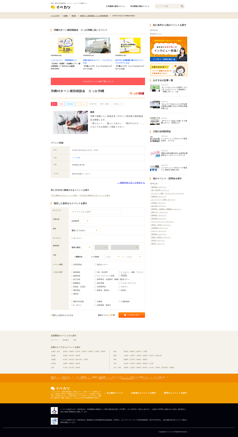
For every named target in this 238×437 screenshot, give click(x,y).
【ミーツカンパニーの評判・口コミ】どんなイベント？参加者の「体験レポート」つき (174, 89)
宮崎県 (157, 367)
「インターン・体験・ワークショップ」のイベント (167, 193)
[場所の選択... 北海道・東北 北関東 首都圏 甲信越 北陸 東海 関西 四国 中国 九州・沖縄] (81, 247)
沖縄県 (172, 367)
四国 (114, 359)
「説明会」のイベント (157, 240)
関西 (114, 355)
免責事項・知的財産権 (99, 377)
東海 (114, 351)
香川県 (132, 359)
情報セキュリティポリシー (107, 378)
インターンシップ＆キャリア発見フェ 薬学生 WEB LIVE (174, 169)
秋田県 (84, 351)
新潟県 (78, 363)
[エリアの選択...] (125, 247)
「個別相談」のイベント (158, 187)
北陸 (52, 367)
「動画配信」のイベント (158, 215)
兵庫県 (132, 355)
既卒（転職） (105, 104)
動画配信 (66, 340)
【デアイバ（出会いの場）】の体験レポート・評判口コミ (174, 122)
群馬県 (78, 355)
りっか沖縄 (76, 158)
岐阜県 (138, 351)
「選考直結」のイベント (158, 234)
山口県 (151, 363)
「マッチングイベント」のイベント (162, 222)
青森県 (71, 351)
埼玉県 (65, 359)
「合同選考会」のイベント (159, 228)
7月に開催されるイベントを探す (64, 195)
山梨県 (65, 363)
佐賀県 (132, 367)
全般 (61, 104)
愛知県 (126, 351)
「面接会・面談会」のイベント (160, 237)
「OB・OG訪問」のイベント (159, 190)
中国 (114, 363)
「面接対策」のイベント (158, 196)
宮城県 (90, 351)
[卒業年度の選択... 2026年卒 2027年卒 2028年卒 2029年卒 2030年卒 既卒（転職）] (80, 221)
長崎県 (138, 367)
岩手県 (78, 351)
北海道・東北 (55, 351)
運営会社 (53, 377)
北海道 (65, 351)
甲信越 (53, 363)
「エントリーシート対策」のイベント (162, 199)
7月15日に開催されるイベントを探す (94, 195)
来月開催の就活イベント (139, 6)
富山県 (71, 367)
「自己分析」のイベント (158, 206)
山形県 (97, 351)
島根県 (138, 363)
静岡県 (132, 351)
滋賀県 (145, 355)
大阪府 (126, 355)
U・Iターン (81, 104)
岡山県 (126, 363)
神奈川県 (79, 359)
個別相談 (70, 104)
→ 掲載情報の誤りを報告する (131, 183)
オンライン (55, 340)
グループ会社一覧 (159, 377)
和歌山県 (158, 355)
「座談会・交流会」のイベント (160, 225)
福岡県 (126, 367)
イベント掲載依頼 (81, 377)
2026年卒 (93, 104)
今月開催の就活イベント (115, 6)
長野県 (71, 363)
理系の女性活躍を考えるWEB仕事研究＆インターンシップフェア (174, 154)
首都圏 (53, 359)
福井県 (78, 367)
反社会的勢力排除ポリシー (129, 378)
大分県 (151, 367)
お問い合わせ (66, 377)
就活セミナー (119, 104)
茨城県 (65, 355)
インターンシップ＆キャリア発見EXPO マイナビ (174, 140)
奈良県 (151, 355)
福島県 (103, 351)
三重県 (145, 351)
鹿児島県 (165, 367)
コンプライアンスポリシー (85, 378)
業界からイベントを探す (175, 393)
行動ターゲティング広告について (61, 378)
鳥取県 (145, 363)
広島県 (132, 363)
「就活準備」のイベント (158, 218)
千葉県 (85, 359)
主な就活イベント (114, 393)
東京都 (71, 359)
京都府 (138, 355)
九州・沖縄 (117, 367)
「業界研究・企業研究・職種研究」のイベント (165, 209)
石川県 (65, 367)
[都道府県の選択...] (101, 247)
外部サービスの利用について (139, 377)
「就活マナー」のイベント (159, 212)
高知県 (138, 359)
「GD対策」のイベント (158, 203)
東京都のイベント (156, 34)
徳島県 (145, 359)
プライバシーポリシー (118, 377)
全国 (74, 340)
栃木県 (71, 355)
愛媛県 (126, 359)
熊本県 (145, 367)
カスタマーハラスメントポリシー (153, 378)
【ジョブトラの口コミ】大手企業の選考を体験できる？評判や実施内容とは (174, 106)
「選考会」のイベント (157, 244)
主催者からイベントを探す (143, 393)
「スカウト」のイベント (158, 231)
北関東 (53, 355)
